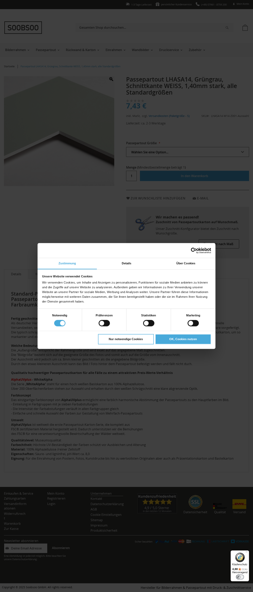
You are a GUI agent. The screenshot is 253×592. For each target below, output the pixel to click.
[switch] (104, 324)
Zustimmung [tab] (67, 263)
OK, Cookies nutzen (183, 339)
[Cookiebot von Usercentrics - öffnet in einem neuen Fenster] (194, 250)
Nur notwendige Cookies (126, 339)
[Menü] (246, 552)
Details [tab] (126, 263)
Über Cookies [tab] (185, 263)
